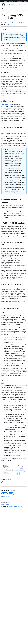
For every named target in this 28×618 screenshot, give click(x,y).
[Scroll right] (21, 5)
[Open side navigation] (2, 8)
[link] (24, 12)
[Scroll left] (8, 5)
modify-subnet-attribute (10, 371)
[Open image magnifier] (2, 482)
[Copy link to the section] (2, 73)
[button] (6, 30)
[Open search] (25, 4)
